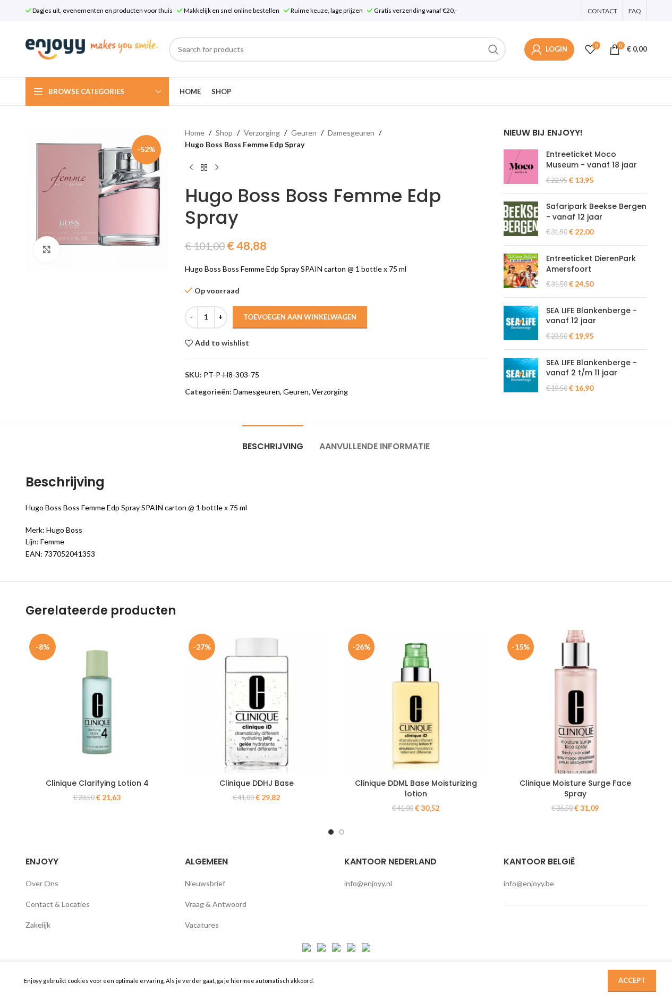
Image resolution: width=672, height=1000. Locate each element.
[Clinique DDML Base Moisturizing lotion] (416, 702)
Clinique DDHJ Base (256, 783)
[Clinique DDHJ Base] (256, 702)
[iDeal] (307, 946)
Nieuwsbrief (205, 883)
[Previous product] (191, 168)
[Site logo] (91, 48)
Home (195, 132)
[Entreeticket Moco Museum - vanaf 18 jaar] (521, 167)
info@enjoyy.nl (368, 883)
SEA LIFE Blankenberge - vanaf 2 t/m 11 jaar (591, 368)
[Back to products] (204, 168)
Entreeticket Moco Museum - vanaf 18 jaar (591, 159)
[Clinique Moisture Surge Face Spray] (575, 702)
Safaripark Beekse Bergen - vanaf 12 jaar (596, 211)
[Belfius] (366, 946)
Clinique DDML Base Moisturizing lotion (416, 788)
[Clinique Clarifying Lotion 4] (97, 702)
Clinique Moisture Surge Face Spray (575, 788)
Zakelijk (37, 924)
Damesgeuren (351, 132)
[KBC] (352, 946)
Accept (631, 980)
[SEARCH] (493, 49)
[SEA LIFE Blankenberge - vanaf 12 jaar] (521, 323)
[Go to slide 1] (331, 832)
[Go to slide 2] (341, 832)
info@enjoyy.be (529, 883)
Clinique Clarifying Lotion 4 (97, 783)
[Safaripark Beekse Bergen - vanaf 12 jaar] (521, 219)
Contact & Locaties (57, 904)
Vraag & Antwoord (215, 904)
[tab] (272, 441)
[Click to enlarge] (46, 249)
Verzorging (262, 132)
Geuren (304, 132)
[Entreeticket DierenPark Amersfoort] (521, 271)
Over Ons (41, 883)
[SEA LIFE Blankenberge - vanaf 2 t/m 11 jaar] (521, 375)
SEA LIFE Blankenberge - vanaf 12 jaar (591, 316)
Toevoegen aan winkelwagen (299, 317)
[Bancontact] (322, 946)
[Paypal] (337, 946)
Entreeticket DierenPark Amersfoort (591, 264)
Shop (224, 132)
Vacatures (202, 924)
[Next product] (216, 168)
